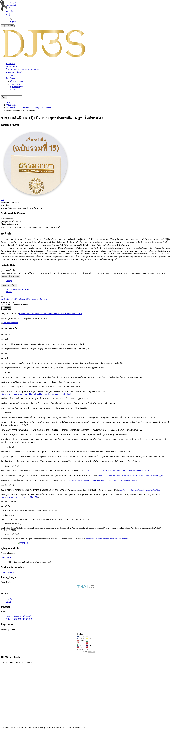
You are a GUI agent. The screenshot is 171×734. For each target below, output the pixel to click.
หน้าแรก (9, 102)
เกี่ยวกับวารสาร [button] (12, 78)
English (13, 22)
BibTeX (9, 292)
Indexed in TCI (6, 557)
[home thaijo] (85, 588)
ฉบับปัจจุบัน (10, 64)
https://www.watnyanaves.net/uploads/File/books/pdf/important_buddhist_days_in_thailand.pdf (36, 394)
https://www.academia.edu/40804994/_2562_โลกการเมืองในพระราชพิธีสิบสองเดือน (116, 471)
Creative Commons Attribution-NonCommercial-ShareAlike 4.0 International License (50, 314)
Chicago (9, 281)
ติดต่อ (12, 90)
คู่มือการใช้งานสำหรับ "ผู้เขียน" (18, 616)
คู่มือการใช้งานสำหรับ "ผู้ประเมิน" (19, 619)
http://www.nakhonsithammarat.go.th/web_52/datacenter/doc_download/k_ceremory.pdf (130, 476)
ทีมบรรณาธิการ (16, 87)
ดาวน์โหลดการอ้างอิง (9, 285)
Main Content (11, 5)
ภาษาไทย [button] (9, 19)
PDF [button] (2, 200)
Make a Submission (8, 572)
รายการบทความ (17, 84)
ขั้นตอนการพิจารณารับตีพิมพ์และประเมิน (22, 69)
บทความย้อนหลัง (13, 67)
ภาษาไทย (9, 599)
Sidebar (8, 7)
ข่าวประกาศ (11, 75)
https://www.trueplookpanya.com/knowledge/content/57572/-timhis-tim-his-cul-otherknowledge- (102, 480)
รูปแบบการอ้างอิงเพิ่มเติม (10, 276)
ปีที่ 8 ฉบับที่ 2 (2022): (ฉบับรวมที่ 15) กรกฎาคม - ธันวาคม (29, 108)
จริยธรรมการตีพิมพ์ (14, 72)
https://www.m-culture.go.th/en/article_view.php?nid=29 (107, 539)
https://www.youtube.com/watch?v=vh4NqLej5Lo (19, 497)
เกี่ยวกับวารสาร (16, 81)
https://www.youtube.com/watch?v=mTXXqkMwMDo (139, 490)
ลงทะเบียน (10, 11)
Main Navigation (12, 3)
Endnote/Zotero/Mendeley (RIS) (17, 290)
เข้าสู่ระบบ (10, 14)
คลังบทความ (11, 105)
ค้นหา (4, 97)
